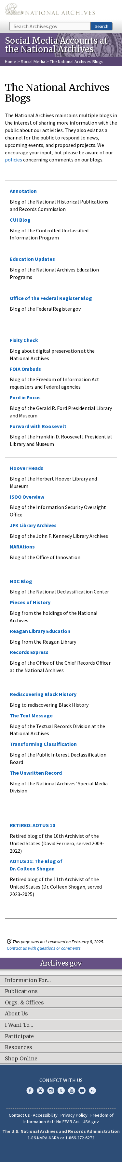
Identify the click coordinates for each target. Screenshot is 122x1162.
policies (13, 159)
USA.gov (91, 1121)
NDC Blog (21, 581)
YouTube (71, 1090)
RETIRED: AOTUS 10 (32, 825)
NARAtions (22, 546)
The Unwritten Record (36, 772)
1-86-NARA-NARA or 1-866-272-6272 (61, 1138)
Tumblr (61, 1090)
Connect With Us (61, 1080)
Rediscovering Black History (43, 694)
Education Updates (32, 259)
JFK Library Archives (33, 525)
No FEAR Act (68, 1121)
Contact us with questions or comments (44, 948)
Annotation (23, 191)
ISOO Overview (27, 496)
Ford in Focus (25, 397)
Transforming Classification (43, 744)
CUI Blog (20, 219)
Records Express (29, 652)
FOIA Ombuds (25, 369)
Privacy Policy (74, 1115)
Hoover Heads (26, 468)
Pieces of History (30, 602)
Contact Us (19, 1115)
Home (10, 61)
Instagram (51, 1090)
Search (101, 26)
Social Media (33, 61)
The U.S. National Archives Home (50, 10)
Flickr (92, 1090)
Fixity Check (24, 340)
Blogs (82, 1090)
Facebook (30, 1090)
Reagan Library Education (40, 631)
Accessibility (45, 1115)
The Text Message (31, 715)
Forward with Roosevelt (38, 426)
